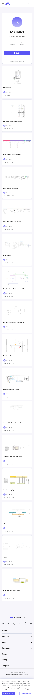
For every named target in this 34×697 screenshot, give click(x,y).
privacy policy (8, 687)
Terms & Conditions (16, 674)
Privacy (8, 674)
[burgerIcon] (3, 3)
